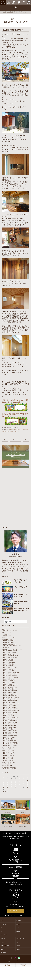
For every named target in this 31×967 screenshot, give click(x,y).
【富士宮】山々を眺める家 (9, 699)
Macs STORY (3, 952)
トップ (4, 12)
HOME (2, 920)
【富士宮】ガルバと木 (8, 702)
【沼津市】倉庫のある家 (8, 692)
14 (19, 783)
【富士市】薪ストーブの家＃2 (10, 674)
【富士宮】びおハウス (8, 715)
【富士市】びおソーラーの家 (9, 677)
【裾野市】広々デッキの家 (9, 735)
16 (27, 783)
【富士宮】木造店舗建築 (8, 644)
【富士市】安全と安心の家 (9, 652)
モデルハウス (3, 924)
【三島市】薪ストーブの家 (9, 724)
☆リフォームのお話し (7, 747)
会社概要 (18, 931)
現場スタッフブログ (5, 942)
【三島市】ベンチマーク (8, 727)
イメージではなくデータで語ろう (10, 645)
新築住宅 (18, 924)
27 (15, 787)
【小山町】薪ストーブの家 (9, 742)
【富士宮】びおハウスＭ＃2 (9, 717)
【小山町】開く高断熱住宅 (9, 740)
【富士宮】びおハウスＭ (8, 719)
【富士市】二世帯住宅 (8, 662)
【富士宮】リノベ (7, 759)
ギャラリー (18, 927)
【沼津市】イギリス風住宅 (9, 690)
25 (7, 787)
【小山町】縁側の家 (7, 739)
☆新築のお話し (5, 639)
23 (27, 785)
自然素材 (5, 647)
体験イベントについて (20, 942)
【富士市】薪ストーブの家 (9, 675)
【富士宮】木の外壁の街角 (9, 700)
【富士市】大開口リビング (9, 667)
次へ (26, 439)
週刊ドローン (6, 635)
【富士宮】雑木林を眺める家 (9, 695)
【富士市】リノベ (7, 757)
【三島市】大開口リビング (9, 722)
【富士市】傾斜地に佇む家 (9, 654)
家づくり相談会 (4, 934)
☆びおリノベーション (7, 750)
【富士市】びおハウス (8, 682)
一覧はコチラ (15, 439)
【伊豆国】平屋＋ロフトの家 (9, 730)
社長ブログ (10, 12)
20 (15, 785)
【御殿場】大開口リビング (9, 734)
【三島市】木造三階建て (8, 725)
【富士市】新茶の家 (7, 665)
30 (27, 787)
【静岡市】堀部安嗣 (7, 640)
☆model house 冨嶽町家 (8, 767)
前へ (5, 439)
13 (15, 783)
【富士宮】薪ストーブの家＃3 (10, 709)
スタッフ (2, 931)
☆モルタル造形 (5, 765)
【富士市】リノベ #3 (7, 754)
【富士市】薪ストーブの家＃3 (10, 672)
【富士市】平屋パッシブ (8, 679)
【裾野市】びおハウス (8, 737)
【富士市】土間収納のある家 (9, 655)
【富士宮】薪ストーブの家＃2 (10, 710)
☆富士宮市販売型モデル (8, 769)
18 (7, 785)
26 (11, 787)
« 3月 (3, 791)
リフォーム (3, 927)
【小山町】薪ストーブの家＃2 (10, 744)
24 (3, 787)
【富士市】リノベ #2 (7, 755)
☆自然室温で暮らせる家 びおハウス (10, 431)
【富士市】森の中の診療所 (9, 650)
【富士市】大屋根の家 (8, 664)
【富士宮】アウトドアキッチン (15, 429)
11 (7, 783)
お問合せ (18, 945)
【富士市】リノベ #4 (7, 752)
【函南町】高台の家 (7, 729)
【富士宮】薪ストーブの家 (9, 712)
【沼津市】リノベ (7, 760)
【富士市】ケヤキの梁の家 (9, 669)
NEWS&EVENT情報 (5, 945)
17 (3, 785)
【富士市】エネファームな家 (9, 657)
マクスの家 (18, 920)
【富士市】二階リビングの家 (9, 684)
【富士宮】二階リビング (8, 705)
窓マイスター (6, 749)
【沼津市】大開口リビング (9, 694)
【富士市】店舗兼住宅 (8, 685)
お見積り (2, 949)
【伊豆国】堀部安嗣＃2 (8, 642)
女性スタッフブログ (20, 938)
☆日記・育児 (5, 632)
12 (11, 783)
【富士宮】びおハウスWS (9, 714)
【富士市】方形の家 (7, 660)
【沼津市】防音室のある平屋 (9, 687)
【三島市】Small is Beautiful (9, 720)
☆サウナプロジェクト (7, 637)
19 (11, 785)
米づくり (5, 634)
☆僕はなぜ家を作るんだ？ (8, 630)
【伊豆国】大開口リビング (9, 732)
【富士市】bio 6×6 (7, 670)
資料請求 (18, 949)
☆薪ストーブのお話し (7, 762)
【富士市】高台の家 (7, 659)
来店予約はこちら (15, 910)
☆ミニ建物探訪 (5, 764)
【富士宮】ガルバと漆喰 (8, 707)
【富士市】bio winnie (8, 680)
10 (3, 783)
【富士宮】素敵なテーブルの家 (10, 697)
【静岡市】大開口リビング (9, 745)
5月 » (6, 791)
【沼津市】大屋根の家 (8, 689)
